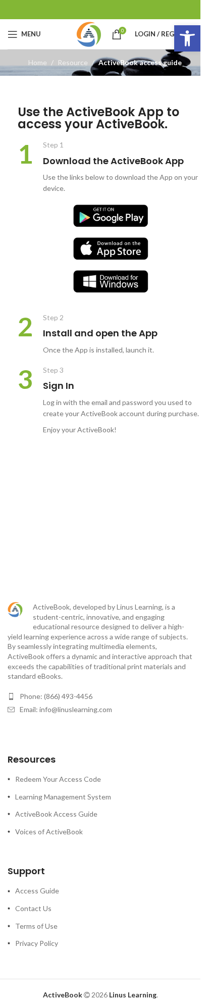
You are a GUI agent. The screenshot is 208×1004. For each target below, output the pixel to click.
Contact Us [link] (33, 908)
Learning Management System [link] (63, 796)
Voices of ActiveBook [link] (49, 831)
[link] (187, 38)
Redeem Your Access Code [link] (58, 779)
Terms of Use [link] (36, 926)
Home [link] (37, 62)
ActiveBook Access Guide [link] (56, 814)
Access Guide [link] (37, 890)
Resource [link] (73, 62)
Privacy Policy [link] (36, 943)
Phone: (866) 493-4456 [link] (56, 696)
